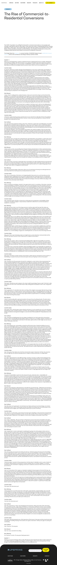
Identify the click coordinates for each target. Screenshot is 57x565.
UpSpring (17, 53)
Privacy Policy (28, 563)
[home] (5, 2)
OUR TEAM (10, 556)
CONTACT (47, 556)
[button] (11, 2)
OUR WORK (22, 2)
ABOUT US (41, 2)
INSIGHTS (35, 556)
